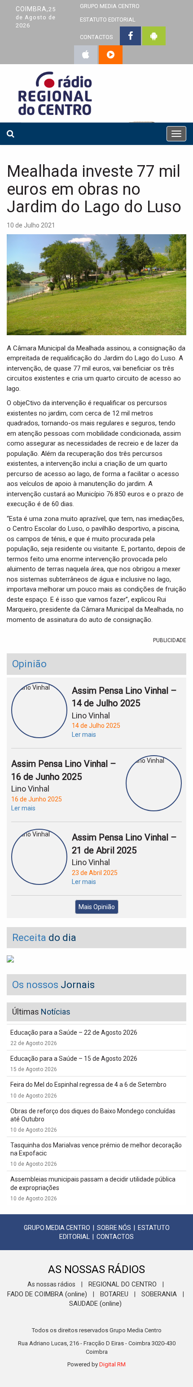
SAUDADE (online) (95, 1303)
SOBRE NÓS (114, 1227)
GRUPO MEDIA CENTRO (57, 1227)
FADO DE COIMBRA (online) (47, 1294)
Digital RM (112, 1364)
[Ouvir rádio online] (110, 54)
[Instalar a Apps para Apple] (85, 54)
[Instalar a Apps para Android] (154, 35)
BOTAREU (114, 1294)
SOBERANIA (159, 1294)
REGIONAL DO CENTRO (122, 1284)
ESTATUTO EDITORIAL (108, 19)
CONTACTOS (96, 37)
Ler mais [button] (84, 734)
